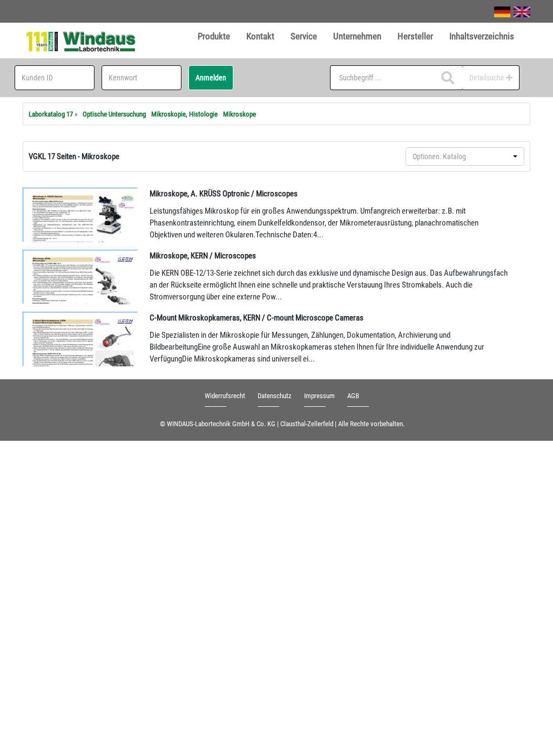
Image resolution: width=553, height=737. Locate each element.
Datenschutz (275, 396)
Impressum (319, 396)
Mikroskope (239, 114)
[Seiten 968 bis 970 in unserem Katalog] (80, 277)
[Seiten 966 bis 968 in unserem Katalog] (80, 215)
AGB (353, 396)
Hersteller (415, 36)
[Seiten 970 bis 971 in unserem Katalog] (80, 339)
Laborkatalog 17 (51, 114)
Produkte (214, 36)
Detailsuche (487, 77)
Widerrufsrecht (225, 396)
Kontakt (260, 36)
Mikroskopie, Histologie (184, 114)
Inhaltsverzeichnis (481, 36)
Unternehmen (357, 36)
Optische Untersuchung (114, 114)
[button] (465, 156)
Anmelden (210, 77)
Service (304, 36)
